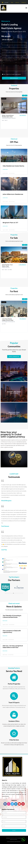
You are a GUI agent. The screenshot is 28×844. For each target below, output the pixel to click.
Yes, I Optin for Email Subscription (12, 74)
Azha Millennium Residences (13, 194)
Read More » (5, 620)
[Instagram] (8, 804)
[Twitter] (12, 804)
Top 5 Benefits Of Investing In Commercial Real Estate (12, 616)
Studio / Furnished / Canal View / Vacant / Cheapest (7, 320)
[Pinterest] (23, 804)
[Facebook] (5, 804)
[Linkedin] (15, 804)
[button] (26, 8)
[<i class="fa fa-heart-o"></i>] (23, 112)
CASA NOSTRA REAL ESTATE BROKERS (13, 841)
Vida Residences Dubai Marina (13, 166)
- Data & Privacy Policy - (14, 839)
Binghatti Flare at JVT (10, 222)
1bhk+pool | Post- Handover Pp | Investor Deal (7, 266)
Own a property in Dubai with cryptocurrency (12, 631)
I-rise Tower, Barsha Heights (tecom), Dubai (7, 116)
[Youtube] (19, 804)
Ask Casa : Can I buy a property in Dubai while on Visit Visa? (13, 646)
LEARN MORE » (5, 169)
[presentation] (23, 95)
